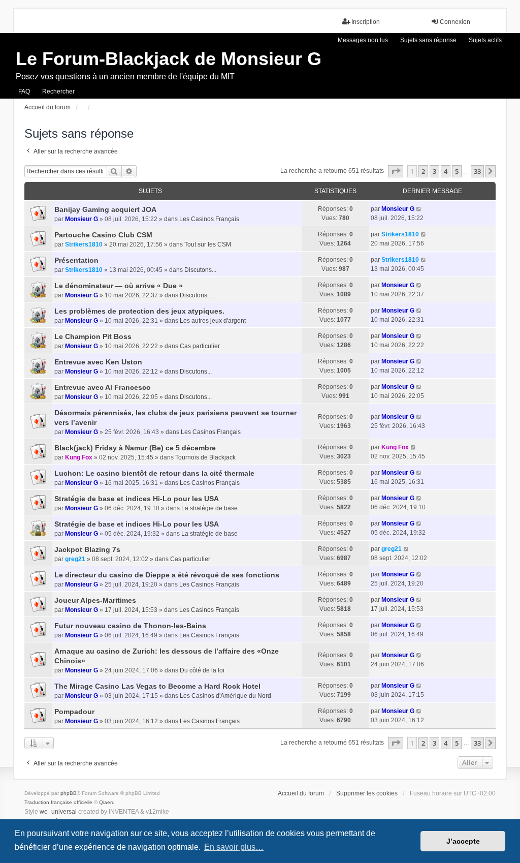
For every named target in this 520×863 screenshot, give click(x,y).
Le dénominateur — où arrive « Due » (118, 286)
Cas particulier (200, 346)
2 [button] (423, 171)
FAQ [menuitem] (24, 91)
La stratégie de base (209, 508)
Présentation (76, 260)
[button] (395, 171)
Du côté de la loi (202, 670)
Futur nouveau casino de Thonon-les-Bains (130, 626)
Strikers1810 (84, 244)
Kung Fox (78, 457)
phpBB (68, 793)
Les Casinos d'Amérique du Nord (225, 695)
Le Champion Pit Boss (93, 336)
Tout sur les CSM (207, 244)
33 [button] (477, 171)
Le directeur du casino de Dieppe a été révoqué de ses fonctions (166, 575)
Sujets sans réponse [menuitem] (428, 40)
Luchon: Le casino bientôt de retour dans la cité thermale (154, 473)
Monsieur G (81, 219)
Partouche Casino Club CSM (103, 235)
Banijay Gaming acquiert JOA (105, 209)
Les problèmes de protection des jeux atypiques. (139, 311)
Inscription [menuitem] (365, 21)
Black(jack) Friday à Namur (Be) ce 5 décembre (135, 448)
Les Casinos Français (209, 219)
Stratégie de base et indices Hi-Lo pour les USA (136, 499)
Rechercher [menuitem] (58, 91)
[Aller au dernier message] (419, 208)
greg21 (75, 559)
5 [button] (457, 171)
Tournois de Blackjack (205, 457)
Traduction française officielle (58, 802)
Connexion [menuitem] (455, 21)
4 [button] (445, 171)
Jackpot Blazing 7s (87, 549)
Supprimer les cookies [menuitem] (367, 793)
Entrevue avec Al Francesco (102, 387)
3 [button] (434, 171)
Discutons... (200, 269)
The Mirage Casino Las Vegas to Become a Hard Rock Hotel (157, 686)
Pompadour (74, 711)
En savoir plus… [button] (234, 847)
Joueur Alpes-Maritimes (95, 600)
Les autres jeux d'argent (213, 320)
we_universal (58, 811)
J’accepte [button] (463, 841)
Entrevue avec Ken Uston (98, 362)
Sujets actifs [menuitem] (485, 40)
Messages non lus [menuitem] (363, 40)
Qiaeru (107, 802)
